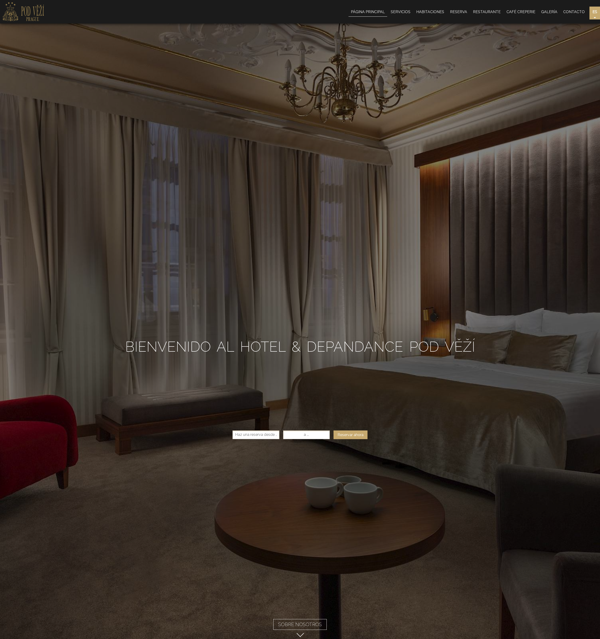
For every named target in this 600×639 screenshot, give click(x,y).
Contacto (574, 12)
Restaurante (487, 12)
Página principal (368, 12)
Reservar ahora (351, 435)
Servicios (400, 12)
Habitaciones (430, 12)
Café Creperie (520, 12)
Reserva (458, 12)
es (594, 12)
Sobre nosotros (300, 624)
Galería (549, 12)
